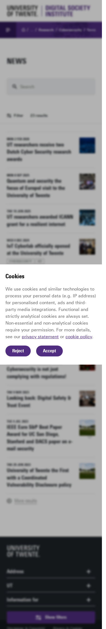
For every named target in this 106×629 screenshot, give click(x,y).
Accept (49, 350)
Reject (18, 350)
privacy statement (40, 336)
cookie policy (79, 336)
